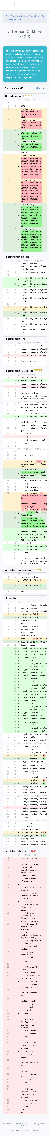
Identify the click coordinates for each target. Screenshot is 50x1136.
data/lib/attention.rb (16, 338)
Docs (23, 1125)
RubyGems (11, 16)
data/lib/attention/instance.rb (20, 370)
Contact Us (8, 1123)
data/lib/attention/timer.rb (19, 851)
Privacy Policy (39, 1123)
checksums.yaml (16, 95)
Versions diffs (37, 16)
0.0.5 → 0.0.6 (15, 19)
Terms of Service (23, 1123)
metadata (12, 597)
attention (23, 16)
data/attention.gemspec (18, 256)
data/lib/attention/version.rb (20, 570)
